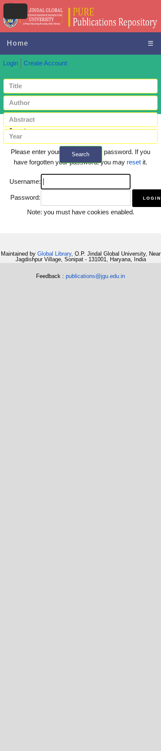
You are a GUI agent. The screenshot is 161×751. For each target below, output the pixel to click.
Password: (25, 197)
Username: (25, 181)
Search (80, 154)
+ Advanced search (81, 168)
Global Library (54, 253)
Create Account (45, 63)
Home (18, 43)
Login (10, 63)
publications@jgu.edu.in (95, 276)
